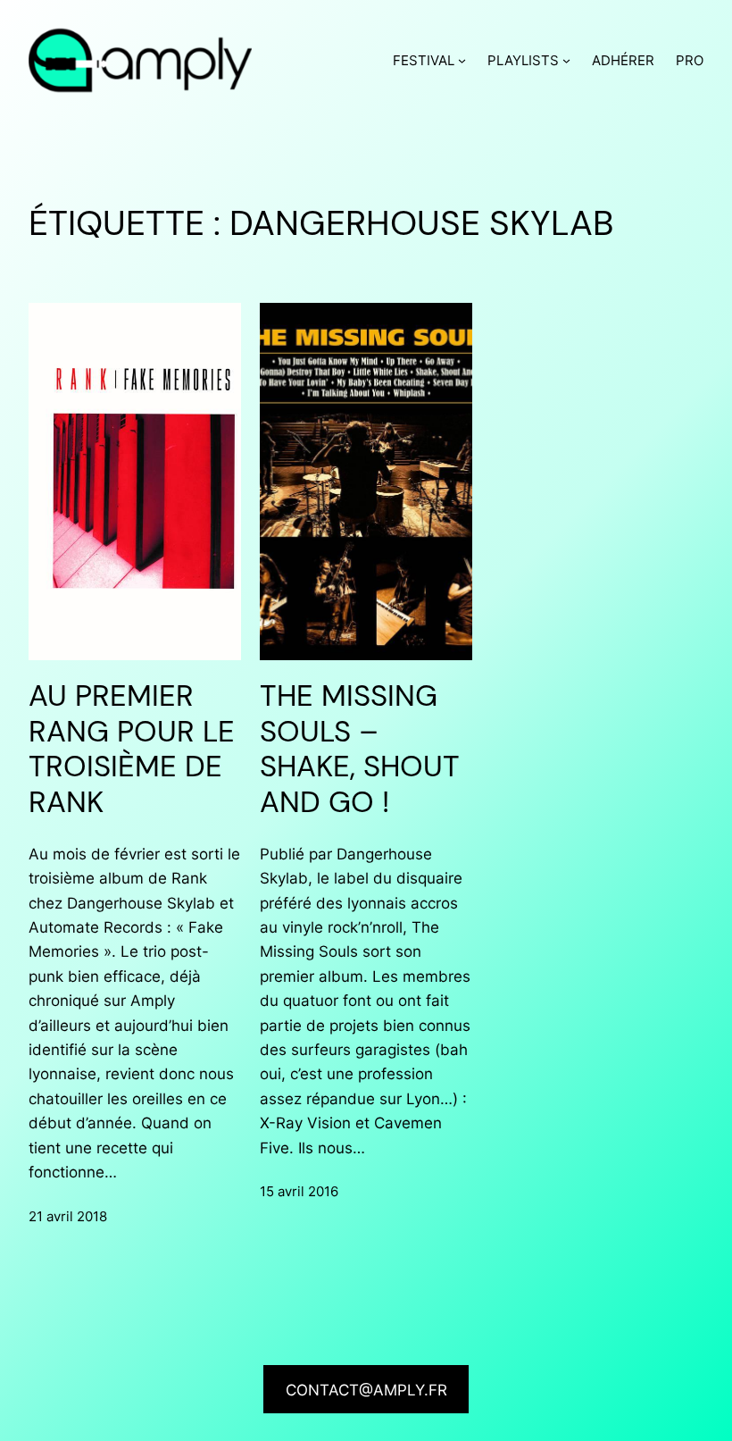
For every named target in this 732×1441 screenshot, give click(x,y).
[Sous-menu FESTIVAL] (462, 60)
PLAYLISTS (523, 60)
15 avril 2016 (299, 1191)
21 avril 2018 (68, 1216)
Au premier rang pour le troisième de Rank (132, 749)
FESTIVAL (423, 60)
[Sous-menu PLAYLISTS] (566, 60)
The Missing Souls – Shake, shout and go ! (360, 749)
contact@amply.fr (366, 1389)
